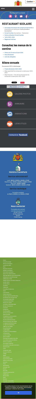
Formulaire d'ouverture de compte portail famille (18, 27)
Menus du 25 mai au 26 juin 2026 (14, 52)
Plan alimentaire (9, 54)
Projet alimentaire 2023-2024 (13, 69)
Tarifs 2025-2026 (10, 37)
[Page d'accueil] (10, 17)
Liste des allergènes (10, 56)
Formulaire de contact (18, 209)
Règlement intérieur (10, 39)
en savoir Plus (28, 389)
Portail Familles (9, 33)
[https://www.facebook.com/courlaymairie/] (18, 134)
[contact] (21, 17)
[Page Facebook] (26, 17)
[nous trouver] (16, 17)
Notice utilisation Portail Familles (14, 35)
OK (18, 393)
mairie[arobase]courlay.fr (18, 211)
